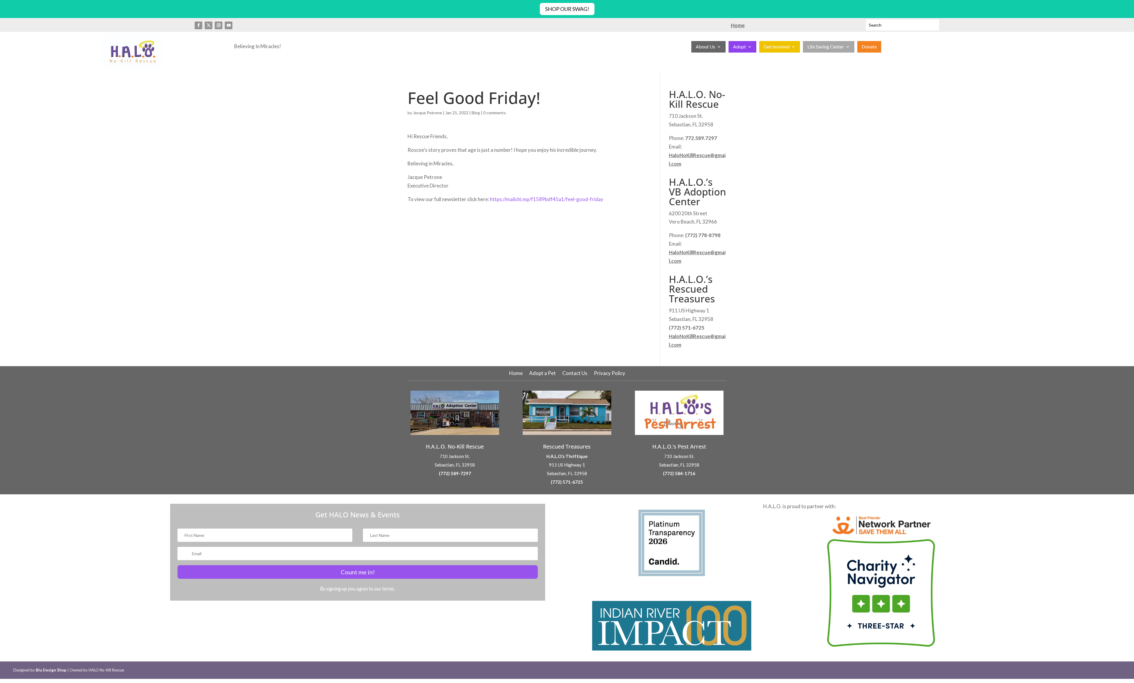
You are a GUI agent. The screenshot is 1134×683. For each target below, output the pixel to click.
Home (516, 373)
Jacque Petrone (427, 112)
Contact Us (574, 373)
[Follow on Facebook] (198, 25)
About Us (705, 47)
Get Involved (777, 47)
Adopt (739, 47)
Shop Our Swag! (567, 9)
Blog (476, 112)
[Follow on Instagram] (218, 25)
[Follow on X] (208, 25)
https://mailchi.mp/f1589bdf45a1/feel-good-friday (546, 199)
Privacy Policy (609, 373)
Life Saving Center (825, 47)
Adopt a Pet (542, 373)
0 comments (494, 112)
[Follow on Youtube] (228, 25)
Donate (869, 47)
